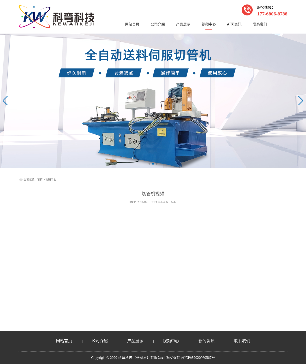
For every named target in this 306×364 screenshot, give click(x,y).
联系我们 (260, 24)
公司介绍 (158, 24)
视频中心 (209, 24)
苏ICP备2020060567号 (198, 358)
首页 (40, 179)
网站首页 (132, 24)
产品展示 (183, 24)
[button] (149, 164)
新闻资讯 (234, 24)
